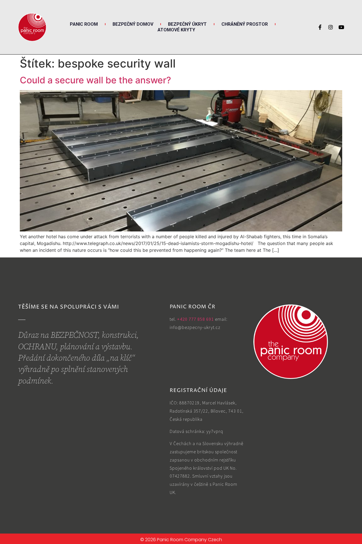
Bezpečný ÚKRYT (187, 24)
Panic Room (84, 24)
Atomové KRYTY (176, 29)
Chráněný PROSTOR (244, 24)
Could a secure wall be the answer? (95, 80)
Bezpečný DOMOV (133, 24)
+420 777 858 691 (195, 319)
